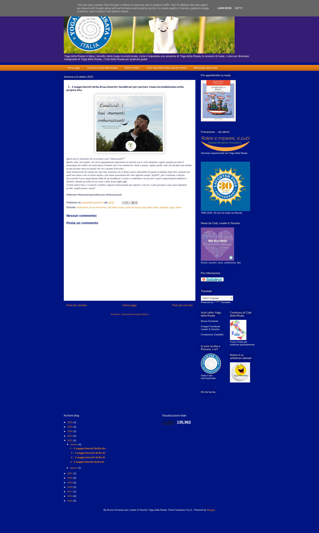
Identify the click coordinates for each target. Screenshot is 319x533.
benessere (82, 207)
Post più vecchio (182, 305)
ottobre (74, 444)
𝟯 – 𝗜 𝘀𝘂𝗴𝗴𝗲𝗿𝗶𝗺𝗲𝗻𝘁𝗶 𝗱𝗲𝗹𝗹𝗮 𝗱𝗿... (88, 453)
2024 (70, 431)
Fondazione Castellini (212, 334)
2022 (70, 440)
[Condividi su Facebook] (133, 202)
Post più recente (76, 305)
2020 (70, 478)
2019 (70, 482)
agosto (74, 467)
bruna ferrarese (97, 207)
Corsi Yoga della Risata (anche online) (166, 67)
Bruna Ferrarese (209, 321)
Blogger (211, 510)
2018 (70, 487)
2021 (70, 473)
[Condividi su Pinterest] (136, 202)
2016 (70, 496)
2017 (70, 491)
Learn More (224, 8)
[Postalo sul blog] (126, 202)
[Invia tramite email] (123, 202)
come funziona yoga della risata (141, 207)
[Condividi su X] (130, 202)
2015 (70, 500)
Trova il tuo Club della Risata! (102, 67)
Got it (239, 8)
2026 (70, 422)
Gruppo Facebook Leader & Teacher (210, 328)
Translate (225, 302)
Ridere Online (132, 67)
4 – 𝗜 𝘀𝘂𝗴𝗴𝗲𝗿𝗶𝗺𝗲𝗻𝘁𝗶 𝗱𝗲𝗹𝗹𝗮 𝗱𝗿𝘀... (88, 448)
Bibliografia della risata (205, 67)
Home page (73, 67)
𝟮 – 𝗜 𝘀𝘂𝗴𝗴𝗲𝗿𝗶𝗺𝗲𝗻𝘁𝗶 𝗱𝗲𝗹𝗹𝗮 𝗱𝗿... (88, 457)
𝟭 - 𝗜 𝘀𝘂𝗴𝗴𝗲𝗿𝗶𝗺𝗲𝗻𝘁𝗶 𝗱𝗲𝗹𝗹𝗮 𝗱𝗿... (87, 462)
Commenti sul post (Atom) (135, 314)
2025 (70, 426)
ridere (178, 207)
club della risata (115, 207)
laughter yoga (167, 207)
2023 (70, 436)
